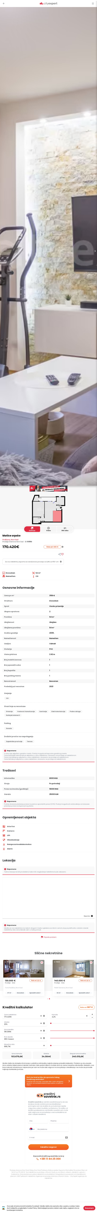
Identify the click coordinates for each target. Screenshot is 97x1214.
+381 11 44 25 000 (50, 1158)
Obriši (41, 1016)
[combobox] (52, 1129)
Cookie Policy (32, 1208)
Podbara (6, 539)
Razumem (89, 1208)
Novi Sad (14, 539)
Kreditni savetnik (34, 1102)
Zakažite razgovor (48, 1147)
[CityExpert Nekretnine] (48, 3)
